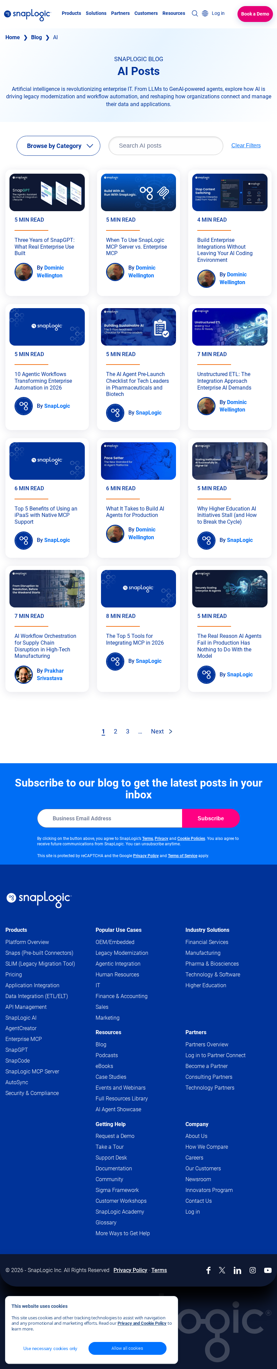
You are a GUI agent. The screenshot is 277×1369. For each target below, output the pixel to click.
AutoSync (16, 1082)
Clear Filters (246, 145)
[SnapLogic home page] (39, 900)
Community (122, 1179)
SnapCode (17, 1060)
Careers (194, 1157)
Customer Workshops (121, 1201)
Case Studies (111, 1077)
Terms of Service (182, 855)
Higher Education (205, 985)
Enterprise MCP (23, 1039)
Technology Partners (209, 1088)
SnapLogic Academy (120, 1212)
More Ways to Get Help (123, 1233)
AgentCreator (20, 1028)
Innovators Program (209, 1190)
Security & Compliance (32, 1093)
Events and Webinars (121, 1088)
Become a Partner (206, 1066)
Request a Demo (115, 1136)
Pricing (13, 974)
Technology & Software (212, 974)
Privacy (161, 838)
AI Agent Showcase (118, 1109)
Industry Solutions (207, 930)
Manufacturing (203, 953)
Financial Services (206, 942)
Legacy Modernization (122, 953)
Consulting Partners (208, 1077)
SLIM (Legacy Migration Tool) (40, 964)
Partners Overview (206, 1044)
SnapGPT (16, 1050)
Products (16, 930)
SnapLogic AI (20, 1018)
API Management (26, 1007)
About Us (196, 1136)
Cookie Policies (191, 838)
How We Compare (206, 1147)
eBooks (104, 1066)
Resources (108, 1032)
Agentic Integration (118, 964)
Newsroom (198, 1179)
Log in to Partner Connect (215, 1055)
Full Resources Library (122, 1098)
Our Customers (203, 1168)
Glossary (106, 1222)
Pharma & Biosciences (212, 964)
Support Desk (124, 1158)
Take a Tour (110, 1147)
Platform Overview (27, 942)
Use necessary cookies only (50, 1348)
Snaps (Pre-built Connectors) (39, 953)
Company (196, 1124)
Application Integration (32, 985)
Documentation (127, 1168)
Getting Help (111, 1124)
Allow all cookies (127, 1348)
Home (12, 37)
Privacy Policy (146, 855)
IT (98, 985)
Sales (102, 1007)
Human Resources (117, 974)
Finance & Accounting (122, 996)
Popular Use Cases (119, 930)
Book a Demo (255, 14)
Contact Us (198, 1201)
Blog (36, 37)
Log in (192, 1212)
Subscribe (211, 818)
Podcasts (107, 1055)
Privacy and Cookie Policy (142, 1323)
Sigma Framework (117, 1190)
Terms (147, 838)
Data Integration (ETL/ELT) (36, 996)
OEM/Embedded (115, 942)
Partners (195, 1032)
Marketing (108, 1018)
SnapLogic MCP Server (32, 1071)
